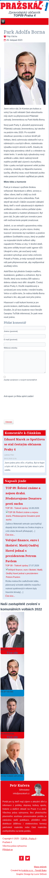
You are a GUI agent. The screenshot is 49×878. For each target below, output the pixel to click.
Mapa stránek (40, 867)
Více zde (12, 653)
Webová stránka (10, 348)
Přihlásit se (7, 849)
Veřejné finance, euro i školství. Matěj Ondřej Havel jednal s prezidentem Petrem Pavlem (22, 550)
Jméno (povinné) (11, 331)
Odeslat (8, 422)
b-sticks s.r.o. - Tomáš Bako (34, 870)
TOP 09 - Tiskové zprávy (16, 508)
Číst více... (10, 535)
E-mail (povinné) (10, 339)
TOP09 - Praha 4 (28, 838)
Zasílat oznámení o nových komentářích (20, 380)
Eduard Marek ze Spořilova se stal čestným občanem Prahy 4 (24, 444)
